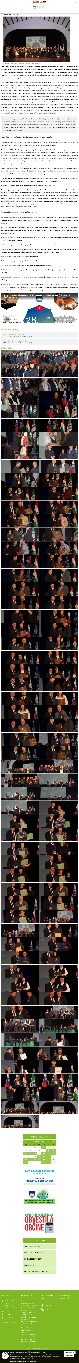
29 (48, 1159)
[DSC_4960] (58, 453)
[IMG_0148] (20, 739)
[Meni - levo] (2, 2)
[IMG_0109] (58, 412)
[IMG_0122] (20, 562)
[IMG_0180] (20, 985)
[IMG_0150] (20, 753)
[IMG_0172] (20, 930)
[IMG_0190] (20, 1067)
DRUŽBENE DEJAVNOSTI (33, 1253)
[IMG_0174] (20, 944)
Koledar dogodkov (39, 1136)
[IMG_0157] (58, 821)
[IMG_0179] (58, 971)
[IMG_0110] (20, 425)
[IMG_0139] (58, 671)
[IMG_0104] (58, 371)
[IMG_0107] (20, 398)
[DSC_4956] (58, 780)
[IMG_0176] (20, 958)
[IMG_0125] (58, 575)
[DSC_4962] (20, 466)
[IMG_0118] (20, 521)
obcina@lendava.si (10, 1318)
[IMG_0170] (20, 917)
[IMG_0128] (20, 603)
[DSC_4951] (20, 453)
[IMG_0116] (20, 507)
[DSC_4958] (20, 794)
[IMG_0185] (58, 1012)
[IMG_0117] (58, 507)
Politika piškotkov (32, 1361)
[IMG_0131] (58, 616)
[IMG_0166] (20, 889)
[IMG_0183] (58, 998)
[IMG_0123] (58, 562)
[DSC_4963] (58, 466)
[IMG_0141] (58, 685)
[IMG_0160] (20, 848)
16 (53, 1153)
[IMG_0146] (20, 726)
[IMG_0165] (58, 876)
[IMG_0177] (58, 958)
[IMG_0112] (20, 480)
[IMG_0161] (58, 848)
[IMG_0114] (20, 493)
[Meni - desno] (77, 2)
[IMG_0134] (20, 644)
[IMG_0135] (58, 644)
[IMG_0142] (20, 698)
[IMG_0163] (58, 862)
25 (30, 1159)
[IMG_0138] (20, 671)
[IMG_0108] (58, 398)
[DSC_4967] (20, 1039)
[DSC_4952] (58, 439)
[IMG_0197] (20, 1108)
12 (35, 1153)
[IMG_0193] (58, 1080)
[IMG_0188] (20, 1053)
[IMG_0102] (20, 357)
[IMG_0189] (58, 1053)
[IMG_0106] (58, 384)
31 (44, 1147)
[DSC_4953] (20, 534)
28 (44, 1159)
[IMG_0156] (20, 821)
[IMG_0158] (20, 835)
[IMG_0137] (58, 657)
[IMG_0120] (20, 548)
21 (44, 1156)
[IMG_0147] (58, 726)
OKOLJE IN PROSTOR (32, 1246)
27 (39, 1159)
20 (39, 1156)
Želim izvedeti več (69, 1353)
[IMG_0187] (58, 1039)
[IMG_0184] (20, 1012)
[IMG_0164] (20, 876)
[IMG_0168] (20, 903)
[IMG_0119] (58, 521)
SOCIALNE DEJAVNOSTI (33, 1259)
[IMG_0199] (58, 1108)
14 (44, 1153)
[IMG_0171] (58, 917)
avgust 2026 (39, 1141)
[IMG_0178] (20, 971)
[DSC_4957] (58, 794)
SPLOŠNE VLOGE (30, 1265)
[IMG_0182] (20, 998)
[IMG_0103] (20, 371)
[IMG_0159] (58, 835)
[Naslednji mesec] (53, 1141)
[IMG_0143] (58, 698)
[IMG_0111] (58, 425)
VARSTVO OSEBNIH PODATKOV (35, 1271)
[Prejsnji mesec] (26, 1141)
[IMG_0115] (58, 493)
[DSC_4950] (20, 439)
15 (48, 1153)
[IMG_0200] (20, 1121)
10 (25, 1153)
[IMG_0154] (20, 780)
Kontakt (6, 1295)
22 (48, 1156)
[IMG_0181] (58, 985)
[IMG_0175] (58, 944)
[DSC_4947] (20, 412)
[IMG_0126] (20, 589)
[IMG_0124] (20, 575)
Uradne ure (26, 1295)
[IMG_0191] (58, 1067)
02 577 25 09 (8, 1314)
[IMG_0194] (20, 1094)
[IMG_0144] (20, 712)
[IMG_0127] (58, 589)
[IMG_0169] (58, 903)
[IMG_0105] (20, 384)
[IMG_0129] (58, 603)
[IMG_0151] (58, 753)
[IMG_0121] (58, 548)
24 (25, 1159)
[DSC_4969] (58, 1026)
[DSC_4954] (58, 534)
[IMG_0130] (20, 616)
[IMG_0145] (58, 712)
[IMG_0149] (58, 739)
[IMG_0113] (58, 480)
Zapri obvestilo (69, 1356)
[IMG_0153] (58, 766)
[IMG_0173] (58, 930)
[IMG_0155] (58, 807)
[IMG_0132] (20, 630)
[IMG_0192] (20, 1080)
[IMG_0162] (20, 862)
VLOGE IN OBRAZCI (39, 1240)
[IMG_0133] (58, 630)
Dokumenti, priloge (10, 329)
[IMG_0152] (20, 766)
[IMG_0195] (58, 1094)
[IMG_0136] (20, 657)
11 (30, 1153)
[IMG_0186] (20, 1026)
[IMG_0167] (58, 889)
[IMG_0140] (20, 685)
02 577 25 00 (8, 1311)
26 (35, 1159)
